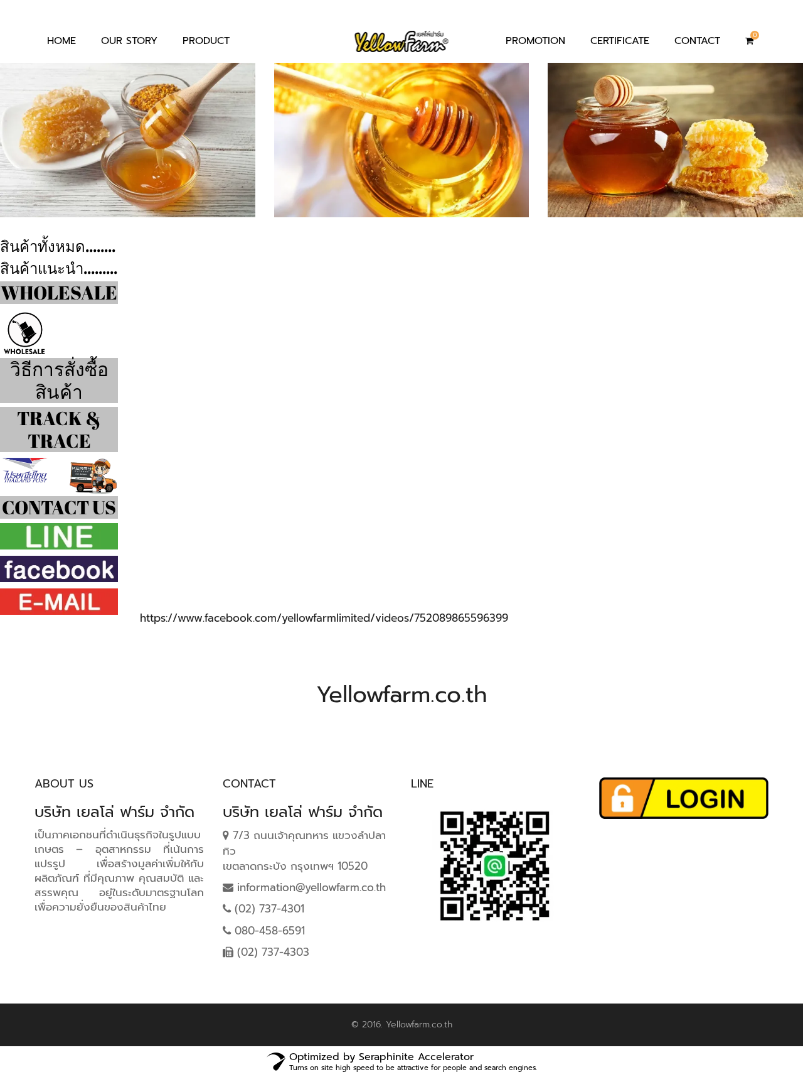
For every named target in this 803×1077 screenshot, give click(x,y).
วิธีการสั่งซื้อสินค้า (59, 380)
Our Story (129, 40)
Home (61, 40)
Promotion (535, 40)
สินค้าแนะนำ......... (58, 268)
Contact (697, 40)
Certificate (619, 40)
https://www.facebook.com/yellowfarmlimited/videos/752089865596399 (324, 618)
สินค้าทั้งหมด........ (57, 246)
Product (206, 40)
